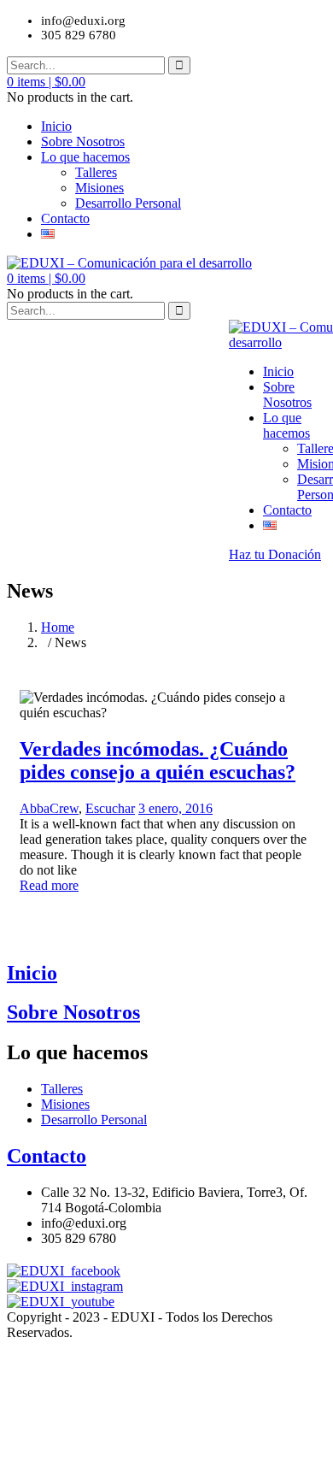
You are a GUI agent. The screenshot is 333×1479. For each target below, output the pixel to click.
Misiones (99, 187)
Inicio (56, 126)
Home (57, 627)
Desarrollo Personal (128, 203)
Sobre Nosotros (83, 141)
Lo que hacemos (85, 157)
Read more (49, 885)
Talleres (96, 172)
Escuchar (110, 808)
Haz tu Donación (275, 554)
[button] (46, 81)
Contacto (65, 218)
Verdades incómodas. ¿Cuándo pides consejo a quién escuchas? (157, 760)
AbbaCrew (49, 808)
